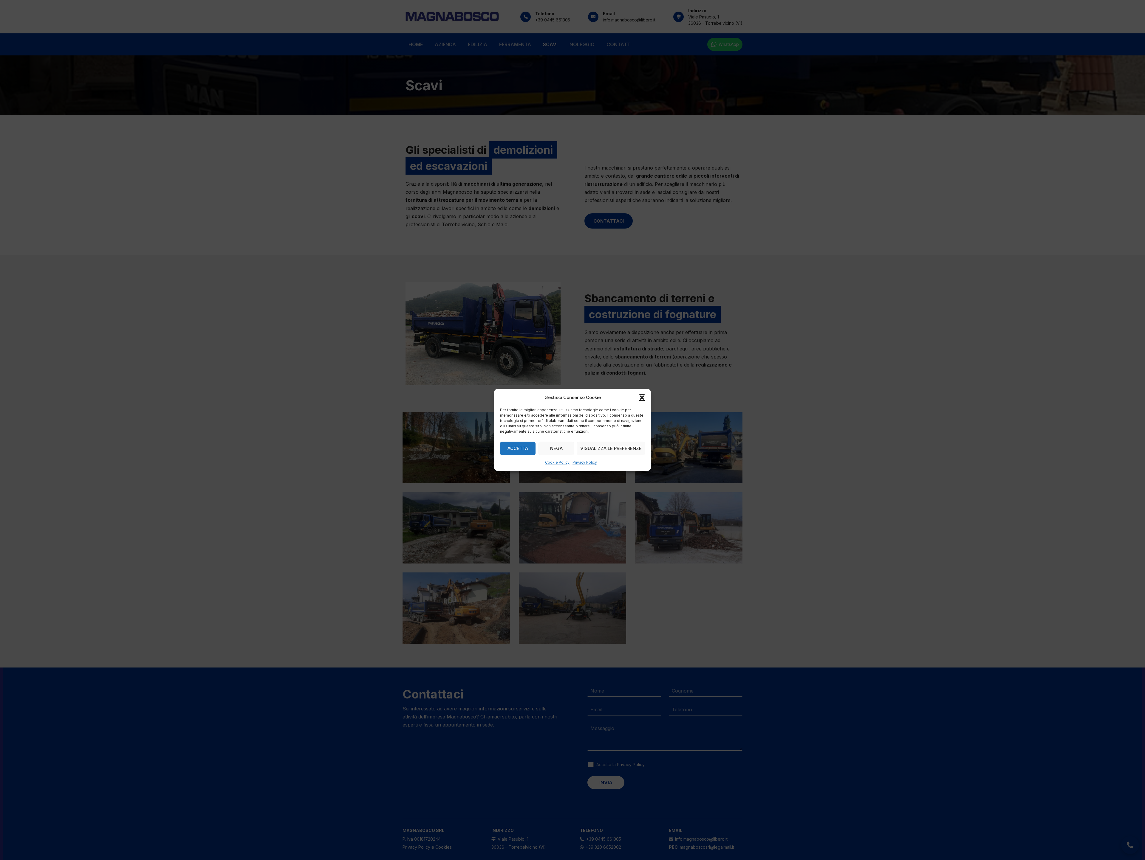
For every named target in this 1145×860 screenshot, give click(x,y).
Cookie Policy (557, 462)
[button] (642, 397)
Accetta (517, 448)
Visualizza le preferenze (611, 448)
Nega (556, 448)
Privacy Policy (584, 462)
